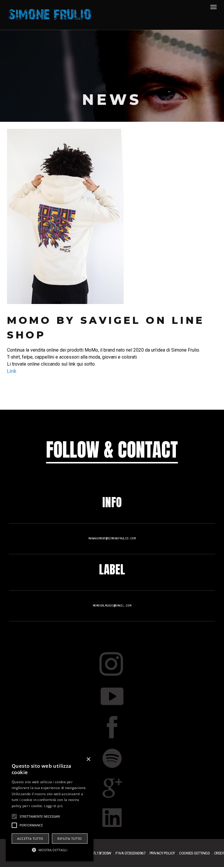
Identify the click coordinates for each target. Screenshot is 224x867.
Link (11, 371)
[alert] (49, 807)
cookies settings (194, 853)
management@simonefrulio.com (112, 538)
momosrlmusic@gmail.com (112, 605)
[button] (50, 850)
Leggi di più (53, 806)
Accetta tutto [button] (30, 838)
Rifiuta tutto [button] (69, 838)
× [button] (88, 759)
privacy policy (162, 853)
